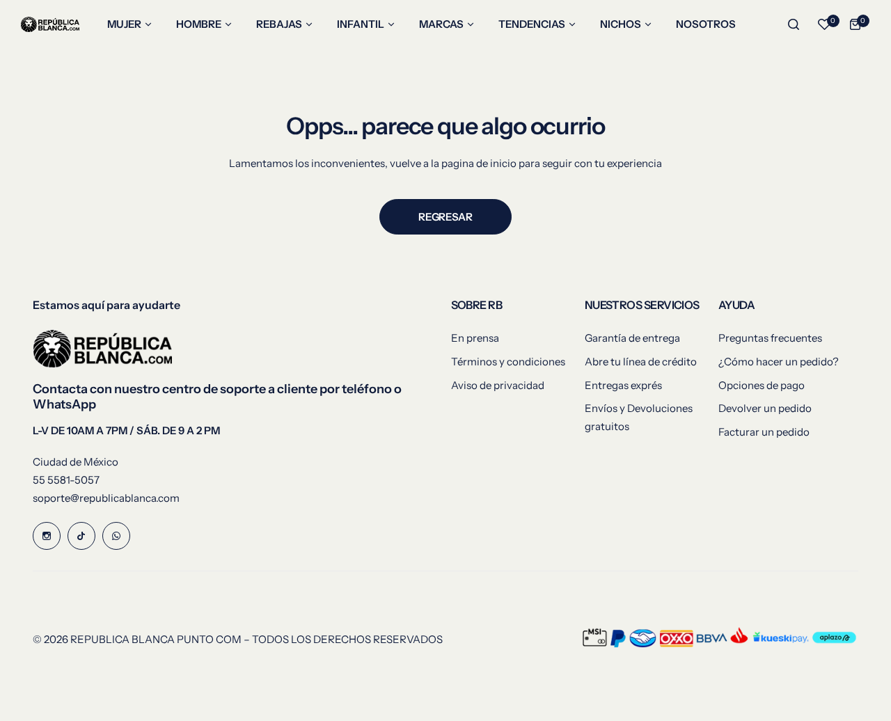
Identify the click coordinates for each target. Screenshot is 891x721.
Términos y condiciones (508, 361)
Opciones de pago (761, 385)
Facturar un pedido (764, 431)
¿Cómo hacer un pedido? (778, 361)
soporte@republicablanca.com (106, 498)
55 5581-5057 (66, 479)
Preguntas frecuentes (770, 337)
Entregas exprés (623, 385)
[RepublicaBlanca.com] (50, 25)
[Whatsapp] (116, 536)
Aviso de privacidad (497, 385)
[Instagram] (47, 536)
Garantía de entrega (632, 337)
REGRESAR (445, 216)
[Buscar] (793, 24)
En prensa (475, 337)
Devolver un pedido (765, 408)
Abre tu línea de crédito (641, 361)
